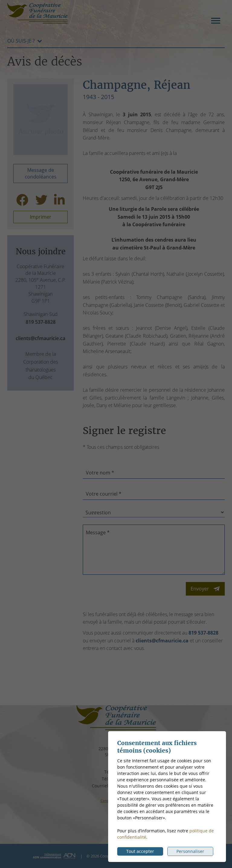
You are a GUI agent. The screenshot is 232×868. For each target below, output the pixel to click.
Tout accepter (140, 851)
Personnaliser (190, 851)
